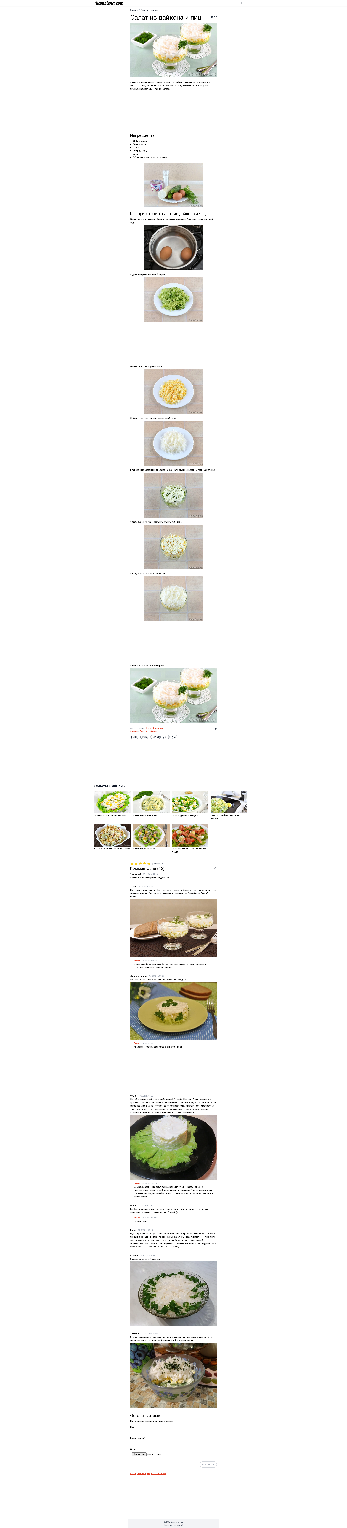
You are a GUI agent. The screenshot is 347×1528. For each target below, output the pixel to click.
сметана (155, 737)
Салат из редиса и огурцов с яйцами (112, 848)
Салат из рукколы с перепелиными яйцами (189, 850)
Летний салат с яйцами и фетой (110, 815)
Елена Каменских (154, 728)
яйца (174, 737)
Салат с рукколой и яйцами (185, 815)
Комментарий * (137, 1438)
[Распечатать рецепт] (215, 729)
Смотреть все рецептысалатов (148, 1473)
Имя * (133, 1427)
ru (242, 3)
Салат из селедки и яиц (144, 848)
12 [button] (215, 17)
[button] (215, 868)
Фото (133, 1449)
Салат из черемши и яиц (145, 815)
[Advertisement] (173, 112)
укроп (166, 737)
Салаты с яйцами (149, 10)
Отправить (208, 1464)
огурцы (144, 737)
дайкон (134, 737)
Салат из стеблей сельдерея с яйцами (226, 817)
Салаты (134, 10)
